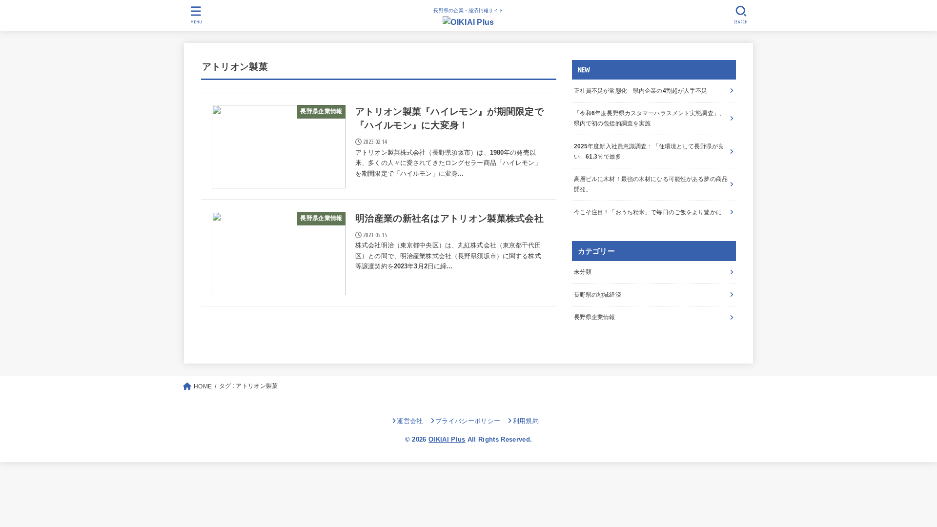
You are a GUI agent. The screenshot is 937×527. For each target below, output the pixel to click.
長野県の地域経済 (597, 294)
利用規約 (526, 421)
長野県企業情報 (594, 317)
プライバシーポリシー (467, 421)
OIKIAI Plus (447, 439)
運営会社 (410, 421)
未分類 (582, 271)
